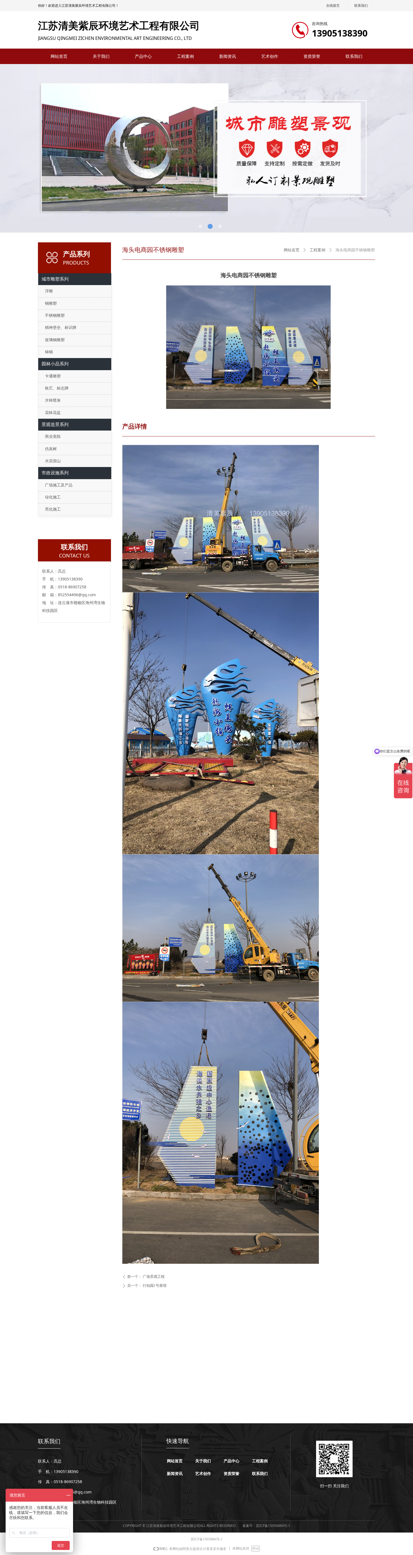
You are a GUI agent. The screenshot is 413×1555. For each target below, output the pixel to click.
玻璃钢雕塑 (55, 340)
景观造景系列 (55, 424)
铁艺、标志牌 (57, 388)
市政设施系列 (55, 472)
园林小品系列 (55, 363)
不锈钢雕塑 (55, 315)
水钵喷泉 (53, 400)
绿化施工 (53, 497)
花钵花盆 (53, 413)
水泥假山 (53, 461)
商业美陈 (53, 436)
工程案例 (317, 250)
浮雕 (49, 291)
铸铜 (49, 352)
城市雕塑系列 (55, 279)
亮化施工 (53, 509)
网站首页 (291, 250)
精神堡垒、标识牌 (60, 327)
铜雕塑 (51, 303)
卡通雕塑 (53, 376)
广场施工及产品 (58, 485)
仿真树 (51, 449)
